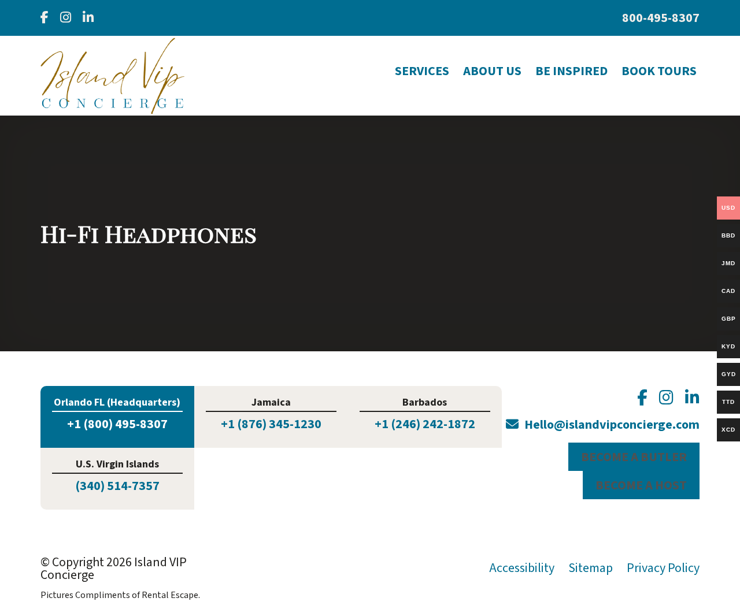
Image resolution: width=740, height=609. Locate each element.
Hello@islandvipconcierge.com (612, 424)
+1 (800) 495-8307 (117, 424)
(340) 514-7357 (117, 486)
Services (422, 71)
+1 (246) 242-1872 (425, 424)
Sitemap (590, 568)
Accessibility (521, 568)
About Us (492, 71)
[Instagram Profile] (65, 18)
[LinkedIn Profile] (88, 18)
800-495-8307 (661, 18)
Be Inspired (571, 71)
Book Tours (659, 71)
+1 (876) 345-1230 (271, 424)
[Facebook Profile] (44, 18)
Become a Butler (634, 457)
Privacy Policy (663, 568)
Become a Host (641, 485)
